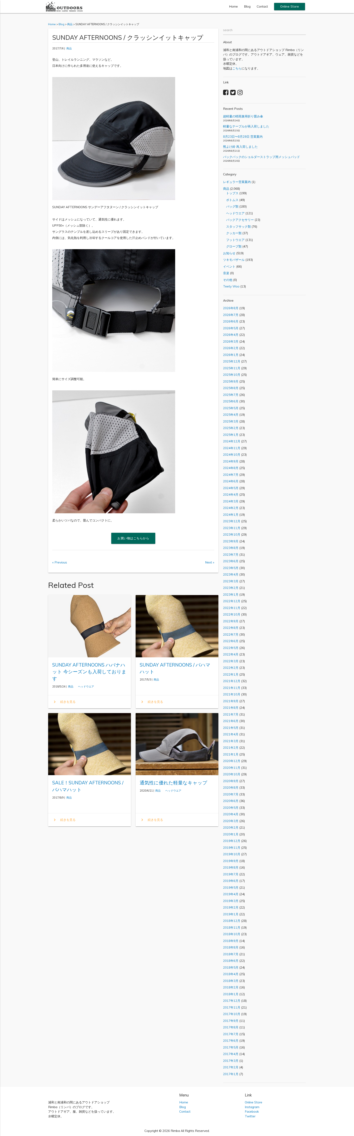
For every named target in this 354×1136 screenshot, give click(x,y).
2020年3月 (230, 821)
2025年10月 (231, 375)
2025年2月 (230, 428)
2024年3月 (230, 501)
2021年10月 (231, 694)
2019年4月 (230, 894)
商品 (69, 48)
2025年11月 (231, 368)
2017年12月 (231, 1001)
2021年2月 (230, 748)
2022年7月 (230, 634)
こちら (237, 68)
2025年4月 (230, 415)
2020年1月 (230, 834)
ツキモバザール (234, 260)
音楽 (226, 273)
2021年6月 (230, 721)
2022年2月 (230, 668)
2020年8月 (230, 788)
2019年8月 (230, 867)
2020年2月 (230, 827)
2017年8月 (230, 1027)
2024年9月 (230, 461)
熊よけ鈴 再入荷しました (240, 147)
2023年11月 (231, 528)
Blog (247, 6)
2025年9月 (230, 381)
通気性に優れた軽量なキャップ (173, 783)
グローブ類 (232, 246)
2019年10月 (231, 854)
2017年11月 (231, 1007)
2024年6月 (230, 481)
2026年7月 (230, 315)
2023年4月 (230, 574)
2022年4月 (230, 654)
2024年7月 (230, 475)
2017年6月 (230, 1041)
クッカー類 (232, 233)
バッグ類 (230, 206)
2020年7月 (230, 794)
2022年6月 (230, 641)
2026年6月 (230, 321)
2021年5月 (230, 728)
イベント (229, 266)
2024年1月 (230, 515)
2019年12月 (231, 841)
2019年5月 (230, 887)
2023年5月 (230, 568)
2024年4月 (230, 494)
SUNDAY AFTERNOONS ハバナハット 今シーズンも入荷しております (89, 672)
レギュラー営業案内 (237, 182)
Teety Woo (231, 286)
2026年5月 (230, 328)
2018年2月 (230, 987)
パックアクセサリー (238, 220)
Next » (209, 562)
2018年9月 (230, 941)
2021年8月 (230, 708)
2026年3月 (230, 341)
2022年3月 (230, 661)
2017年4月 (230, 1054)
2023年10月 (231, 534)
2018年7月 (230, 954)
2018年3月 (230, 981)
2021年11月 (231, 688)
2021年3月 (230, 741)
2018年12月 (231, 921)
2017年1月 (230, 1074)
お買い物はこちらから (133, 538)
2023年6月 (230, 561)
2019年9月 (230, 861)
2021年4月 (230, 734)
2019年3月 (230, 901)
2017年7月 (230, 1034)
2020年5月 (230, 808)
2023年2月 (230, 588)
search (228, 30)
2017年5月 (230, 1047)
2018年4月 (230, 974)
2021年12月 (231, 681)
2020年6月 (230, 801)
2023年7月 (230, 555)
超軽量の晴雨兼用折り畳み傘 (243, 116)
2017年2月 (230, 1067)
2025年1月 (230, 435)
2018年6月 (230, 961)
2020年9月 (230, 781)
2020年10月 (231, 774)
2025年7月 (230, 395)
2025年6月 (230, 401)
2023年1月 (230, 594)
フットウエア (234, 240)
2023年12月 (231, 521)
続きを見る (64, 701)
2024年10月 (231, 455)
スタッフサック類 (237, 226)
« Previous (59, 562)
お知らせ (229, 253)
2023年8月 (230, 548)
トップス (230, 193)
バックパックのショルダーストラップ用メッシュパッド (261, 157)
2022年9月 (230, 621)
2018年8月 (230, 947)
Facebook (252, 1111)
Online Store (289, 6)
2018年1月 (230, 994)
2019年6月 (230, 881)
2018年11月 (231, 927)
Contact (262, 6)
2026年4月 (230, 335)
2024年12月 (231, 441)
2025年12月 (231, 361)
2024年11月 (231, 448)
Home (233, 6)
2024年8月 (230, 468)
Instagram (252, 1107)
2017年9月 (230, 1021)
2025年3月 (230, 421)
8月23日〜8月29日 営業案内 (243, 137)
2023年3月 (230, 581)
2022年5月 (230, 648)
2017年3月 (230, 1061)
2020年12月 (231, 761)
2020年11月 (231, 768)
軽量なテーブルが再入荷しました (246, 126)
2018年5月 (230, 967)
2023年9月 (230, 541)
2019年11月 (231, 848)
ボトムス (230, 200)
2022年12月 (231, 601)
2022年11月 (231, 608)
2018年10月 (231, 934)
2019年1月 (230, 914)
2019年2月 (230, 907)
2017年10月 (231, 1014)
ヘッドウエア (84, 686)
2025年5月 (230, 408)
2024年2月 (230, 508)
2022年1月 (230, 674)
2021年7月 (230, 714)
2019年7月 (230, 874)
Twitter (250, 1116)
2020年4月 (230, 814)
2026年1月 (230, 355)
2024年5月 (230, 488)
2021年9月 (230, 701)
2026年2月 (230, 348)
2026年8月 (230, 308)
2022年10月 (231, 614)
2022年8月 (230, 628)
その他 (227, 280)
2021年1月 (230, 754)
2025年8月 (230, 388)
